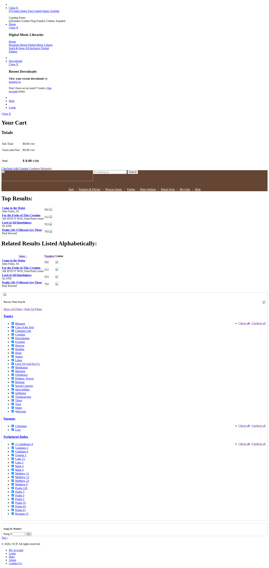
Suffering (20, 393)
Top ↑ (4, 537)
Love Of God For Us (27, 363)
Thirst (18, 400)
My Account (16, 550)
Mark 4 (19, 466)
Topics (8, 316)
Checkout (7, 168)
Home (12, 24)
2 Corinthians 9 (24, 444)
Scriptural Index (15, 437)
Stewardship (22, 389)
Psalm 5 (19, 499)
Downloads (15, 61)
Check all (243, 323)
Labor (18, 360)
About (12, 560)
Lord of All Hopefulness (16, 222)
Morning (20, 371)
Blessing (20, 323)
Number (49, 256)
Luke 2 (19, 462)
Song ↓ (23, 256)
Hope (18, 352)
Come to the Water (13, 208)
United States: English (46, 11)
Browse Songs (113, 189)
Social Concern (24, 385)
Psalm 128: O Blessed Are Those (22, 229)
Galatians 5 (21, 447)
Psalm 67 (20, 510)
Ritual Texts (168, 189)
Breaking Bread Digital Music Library (31, 44)
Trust (18, 404)
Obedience (21, 374)
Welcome (20, 411)
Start (71, 189)
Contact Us (15, 563)
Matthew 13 (22, 477)
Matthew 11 (22, 473)
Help (11, 100)
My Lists (185, 189)
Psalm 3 (19, 491)
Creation (20, 334)
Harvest (19, 345)
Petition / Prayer (24, 378)
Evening (20, 341)
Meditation (21, 367)
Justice (19, 356)
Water (18, 407)
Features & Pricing (89, 189)
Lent (17, 429)
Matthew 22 (22, 480)
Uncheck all (259, 323)
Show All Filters (12, 309)
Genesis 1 (21, 455)
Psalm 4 (19, 495)
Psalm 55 (20, 502)
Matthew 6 (21, 484)
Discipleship (22, 338)
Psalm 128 (21, 488)
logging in (14, 81)
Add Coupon (20, 168)
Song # (7, 533)
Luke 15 (20, 458)
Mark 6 (19, 469)
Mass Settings (148, 189)
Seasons (9, 419)
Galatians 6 (21, 451)
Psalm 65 (20, 506)
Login (12, 107)
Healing (19, 349)
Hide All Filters (33, 309)
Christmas (21, 426)
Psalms (131, 189)
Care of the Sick (24, 327)
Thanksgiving (23, 396)
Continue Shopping (40, 168)
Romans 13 (21, 513)
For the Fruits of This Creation (21, 215)
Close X (13, 7)
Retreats (20, 382)
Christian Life (23, 330)
